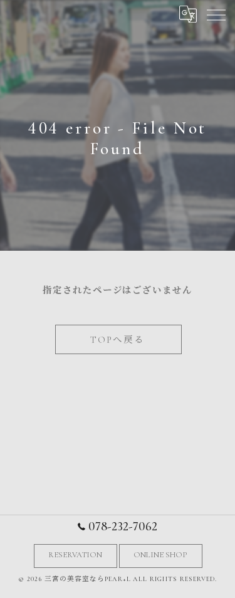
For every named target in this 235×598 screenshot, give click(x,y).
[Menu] (215, 14)
